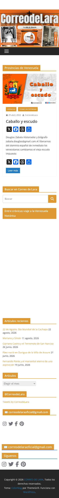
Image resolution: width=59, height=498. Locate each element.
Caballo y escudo (21, 121)
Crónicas (11, 109)
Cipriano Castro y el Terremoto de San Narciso (28, 343)
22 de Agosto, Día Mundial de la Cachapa (25, 329)
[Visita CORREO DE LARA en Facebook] (16, 424)
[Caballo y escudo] (29, 89)
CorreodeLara (31, 115)
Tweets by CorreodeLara (16, 401)
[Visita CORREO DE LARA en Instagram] (5, 424)
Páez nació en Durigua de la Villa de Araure (26, 352)
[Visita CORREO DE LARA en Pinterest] (22, 424)
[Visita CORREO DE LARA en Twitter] (11, 424)
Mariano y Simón (12, 338)
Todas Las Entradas (27, 109)
